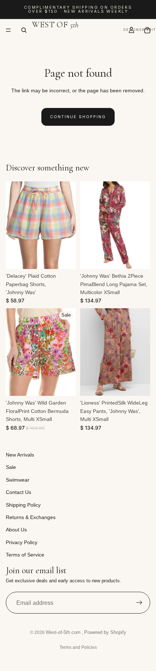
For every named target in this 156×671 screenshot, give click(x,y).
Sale (11, 467)
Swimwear (17, 480)
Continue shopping (78, 116)
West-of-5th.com (64, 632)
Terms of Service (25, 555)
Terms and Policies (78, 647)
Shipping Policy (23, 505)
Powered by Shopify (105, 632)
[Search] (24, 30)
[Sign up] (139, 603)
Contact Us (18, 492)
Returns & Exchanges (31, 517)
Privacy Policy (21, 542)
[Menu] (8, 30)
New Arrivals (20, 455)
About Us (16, 530)
